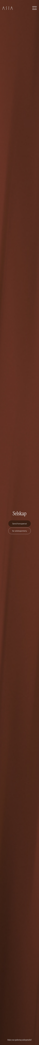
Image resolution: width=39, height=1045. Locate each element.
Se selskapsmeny (19, 531)
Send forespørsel (19, 524)
